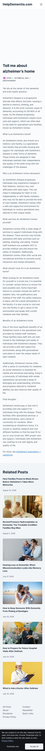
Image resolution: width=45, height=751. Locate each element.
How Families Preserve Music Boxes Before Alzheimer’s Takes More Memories (20, 482)
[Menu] (41, 4)
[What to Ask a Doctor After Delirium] (22, 673)
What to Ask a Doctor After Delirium (20, 688)
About (5, 710)
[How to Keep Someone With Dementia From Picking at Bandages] (22, 593)
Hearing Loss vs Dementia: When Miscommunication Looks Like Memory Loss (22, 568)
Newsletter (27, 710)
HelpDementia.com (17, 4)
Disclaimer (8, 713)
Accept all (34, 746)
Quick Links (27, 713)
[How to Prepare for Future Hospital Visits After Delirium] (22, 633)
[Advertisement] (22, 39)
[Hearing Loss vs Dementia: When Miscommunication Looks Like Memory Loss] (22, 550)
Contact (26, 707)
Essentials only (13, 746)
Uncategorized (9, 81)
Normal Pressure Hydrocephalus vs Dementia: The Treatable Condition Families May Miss (20, 525)
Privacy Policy (9, 717)
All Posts (7, 707)
